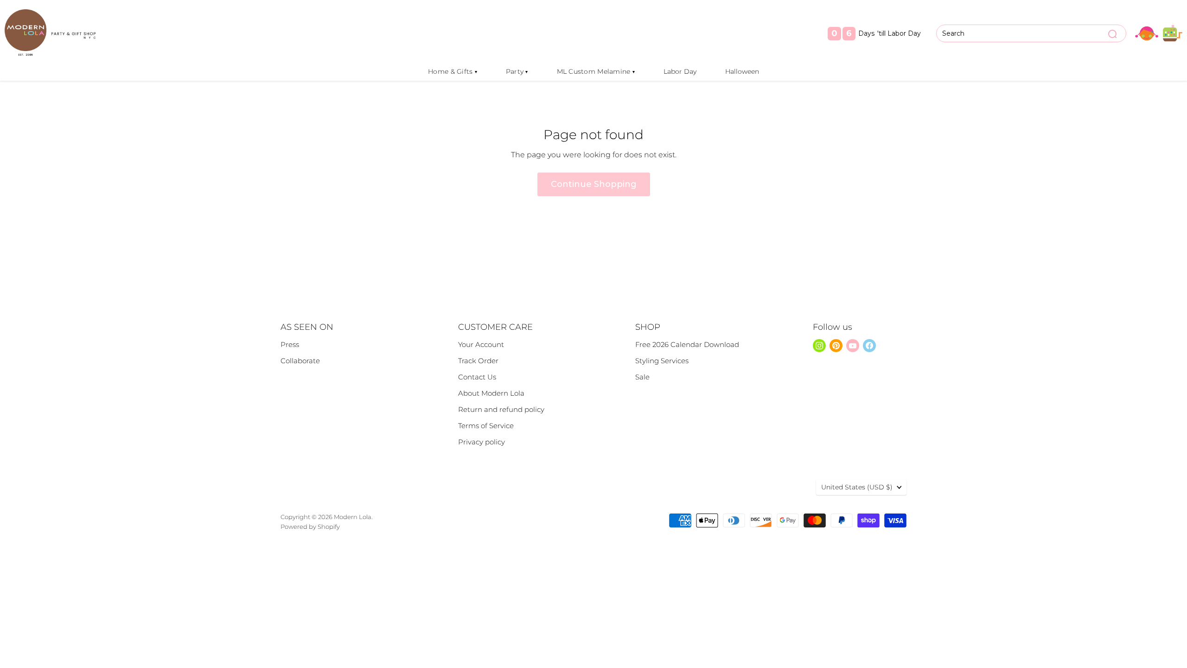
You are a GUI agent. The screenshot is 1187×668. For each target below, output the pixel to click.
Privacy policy (481, 441)
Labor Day (680, 71)
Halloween (742, 71)
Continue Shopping (594, 184)
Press (290, 344)
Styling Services (662, 360)
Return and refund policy (501, 409)
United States (857, 487)
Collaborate (300, 360)
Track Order (478, 360)
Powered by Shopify (310, 526)
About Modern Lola (491, 393)
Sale (642, 377)
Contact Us (477, 377)
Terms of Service (486, 425)
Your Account (481, 344)
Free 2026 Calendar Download (687, 344)
